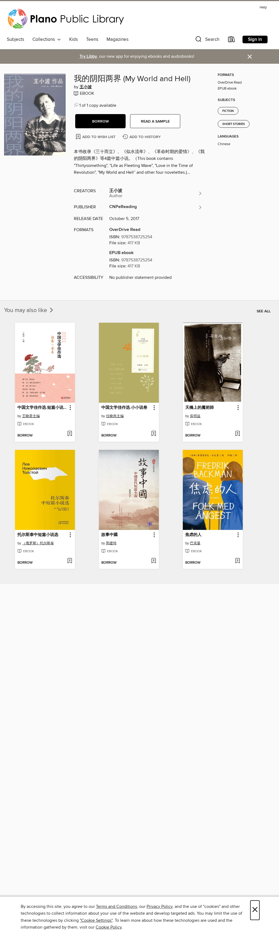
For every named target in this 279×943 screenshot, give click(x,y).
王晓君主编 (31, 416)
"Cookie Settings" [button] (96, 920)
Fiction (228, 111)
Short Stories (233, 124)
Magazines (118, 39)
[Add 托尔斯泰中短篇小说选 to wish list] (69, 561)
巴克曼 (195, 543)
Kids (73, 39)
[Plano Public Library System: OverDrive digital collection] (67, 19)
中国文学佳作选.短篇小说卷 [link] (42, 407)
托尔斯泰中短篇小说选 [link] (37, 534)
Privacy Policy (159, 906)
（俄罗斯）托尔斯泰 (38, 543)
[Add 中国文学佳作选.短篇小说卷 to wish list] (69, 434)
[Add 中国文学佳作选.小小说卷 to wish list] (153, 434)
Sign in (255, 39)
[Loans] (231, 40)
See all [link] (264, 311)
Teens (92, 39)
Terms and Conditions (116, 906)
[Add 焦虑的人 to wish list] (237, 561)
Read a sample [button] (155, 121)
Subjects (15, 39)
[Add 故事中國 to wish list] (153, 561)
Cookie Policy (109, 927)
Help (263, 7)
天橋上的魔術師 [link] (199, 407)
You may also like (26, 310)
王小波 (86, 87)
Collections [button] (44, 39)
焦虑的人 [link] (193, 534)
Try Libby (88, 56)
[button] (206, 40)
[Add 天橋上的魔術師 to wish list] (237, 434)
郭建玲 (111, 543)
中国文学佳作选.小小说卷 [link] (124, 407)
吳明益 (195, 416)
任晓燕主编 (115, 416)
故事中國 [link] (109, 534)
